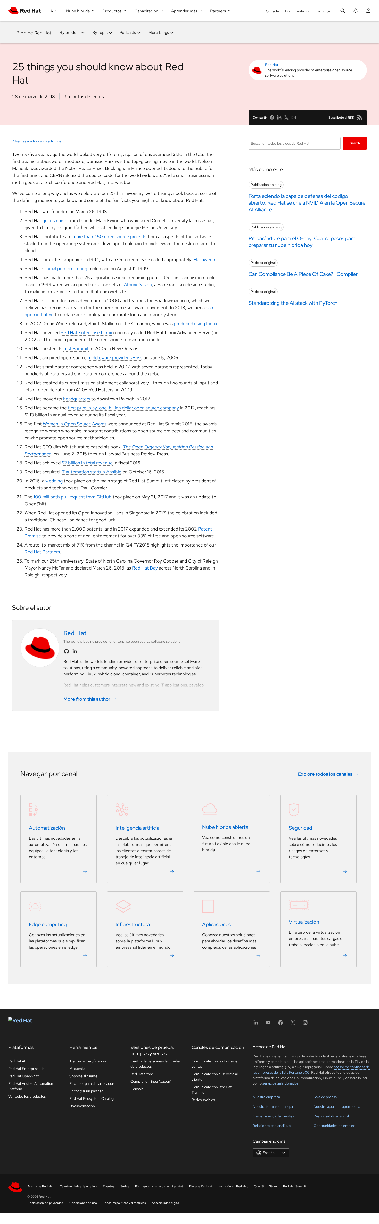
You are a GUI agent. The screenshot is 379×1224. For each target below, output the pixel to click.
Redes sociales (203, 1099)
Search (355, 143)
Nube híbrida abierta (225, 827)
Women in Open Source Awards (74, 424)
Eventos (108, 1186)
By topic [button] (100, 32)
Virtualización (304, 921)
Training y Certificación (87, 1061)
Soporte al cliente (83, 1076)
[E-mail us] (294, 117)
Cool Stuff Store (265, 1186)
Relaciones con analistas (272, 1125)
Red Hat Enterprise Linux (86, 333)
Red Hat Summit (294, 1186)
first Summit (76, 349)
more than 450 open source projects (109, 236)
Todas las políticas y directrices (124, 1203)
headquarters (76, 399)
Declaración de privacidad (45, 1203)
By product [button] (70, 32)
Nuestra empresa (266, 1097)
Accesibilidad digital (166, 1203)
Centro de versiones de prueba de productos (155, 1064)
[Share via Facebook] (272, 117)
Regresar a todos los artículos (38, 141)
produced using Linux (195, 323)
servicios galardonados (280, 1083)
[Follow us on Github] (66, 651)
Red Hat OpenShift (23, 1076)
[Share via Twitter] (286, 117)
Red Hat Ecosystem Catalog (91, 1098)
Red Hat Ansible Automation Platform (30, 1086)
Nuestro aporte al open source (338, 1106)
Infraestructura (133, 924)
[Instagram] (305, 1024)
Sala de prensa (325, 1097)
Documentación (298, 11)
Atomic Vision (138, 284)
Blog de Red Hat (34, 32)
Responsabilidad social (331, 1116)
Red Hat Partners (42, 552)
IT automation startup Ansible (91, 472)
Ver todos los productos (27, 1096)
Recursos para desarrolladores (93, 1083)
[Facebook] (280, 1024)
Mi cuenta (77, 1068)
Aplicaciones (216, 924)
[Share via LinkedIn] (279, 117)
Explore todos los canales (325, 774)
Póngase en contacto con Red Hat (159, 1186)
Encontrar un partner (86, 1091)
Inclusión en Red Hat (233, 1186)
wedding (54, 481)
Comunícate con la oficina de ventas (214, 1064)
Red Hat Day (145, 568)
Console (272, 11)
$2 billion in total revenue (87, 463)
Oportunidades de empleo (334, 1125)
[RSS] (360, 117)
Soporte (323, 11)
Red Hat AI (16, 1061)
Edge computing (48, 924)
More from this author (86, 699)
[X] (293, 1024)
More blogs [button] (158, 32)
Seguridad (300, 827)
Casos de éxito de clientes (273, 1116)
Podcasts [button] (128, 32)
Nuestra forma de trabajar (273, 1106)
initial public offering (66, 268)
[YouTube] (268, 1024)
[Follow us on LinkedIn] (75, 651)
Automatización (47, 827)
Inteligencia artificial (138, 827)
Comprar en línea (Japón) (151, 1081)
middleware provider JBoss (115, 358)
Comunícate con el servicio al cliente (215, 1077)
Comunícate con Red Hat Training (212, 1090)
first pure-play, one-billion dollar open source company (123, 408)
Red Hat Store (141, 1074)
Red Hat (271, 64)
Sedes (124, 1186)
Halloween (204, 259)
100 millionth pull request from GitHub (73, 497)
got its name (54, 220)
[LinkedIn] (256, 1024)
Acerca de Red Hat (40, 1186)
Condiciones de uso (83, 1203)
